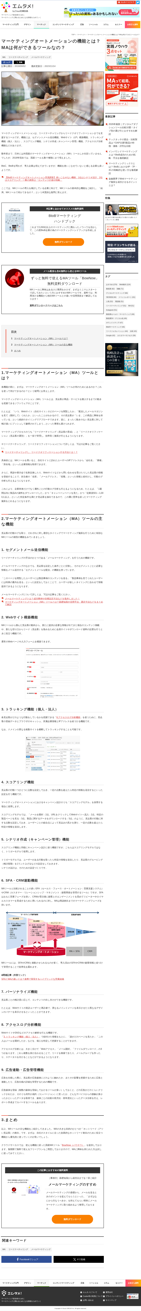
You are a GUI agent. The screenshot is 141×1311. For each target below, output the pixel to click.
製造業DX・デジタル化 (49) (116, 318)
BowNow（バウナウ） (73, 1145)
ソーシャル (93, 24)
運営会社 (109, 1292)
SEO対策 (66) (111, 297)
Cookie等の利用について (93, 1296)
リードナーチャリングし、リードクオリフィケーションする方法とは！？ (41, 452)
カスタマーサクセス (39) (126, 335)
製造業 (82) (110, 289)
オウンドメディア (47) (114, 323)
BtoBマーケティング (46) (115, 327)
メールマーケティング (41, 57)
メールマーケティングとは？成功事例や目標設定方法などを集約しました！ (42, 598)
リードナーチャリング (18, 57)
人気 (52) (109, 301)
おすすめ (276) (111, 285)
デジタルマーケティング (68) (117, 293)
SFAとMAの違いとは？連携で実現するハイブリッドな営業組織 (32, 979)
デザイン (27, 24)
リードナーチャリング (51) (116, 306)
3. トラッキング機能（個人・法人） (21, 1037)
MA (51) (131, 306)
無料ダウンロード (63, 242)
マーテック (41, 24)
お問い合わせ (88, 1300)
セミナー (118, 24)
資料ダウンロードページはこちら (46, 305)
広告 (82, 24)
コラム (106, 24)
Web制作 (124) (125, 285)
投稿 (81, 1259)
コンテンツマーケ (63, 1283)
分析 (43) (133, 331)
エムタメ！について (127, 2)
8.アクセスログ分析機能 (68, 717)
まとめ (17, 351)
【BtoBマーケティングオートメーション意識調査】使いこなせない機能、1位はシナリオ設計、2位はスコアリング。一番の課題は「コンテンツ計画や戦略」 (54, 178)
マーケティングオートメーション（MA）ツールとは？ (41, 338)
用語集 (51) (119, 301)
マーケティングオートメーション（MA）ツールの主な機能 (43, 344)
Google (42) (110, 335)
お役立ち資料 (132, 24)
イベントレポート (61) (127, 297)
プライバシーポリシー (115, 1296)
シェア (29, 1259)
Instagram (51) (111, 310)
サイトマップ (111, 1300)
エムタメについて (90, 1292)
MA (3, 57)
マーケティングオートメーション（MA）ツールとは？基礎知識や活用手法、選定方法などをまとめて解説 (54, 603)
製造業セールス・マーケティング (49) (120, 314)
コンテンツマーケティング (63, 24)
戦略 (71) (120, 289)
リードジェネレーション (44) (117, 331)
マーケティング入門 (10, 24)
